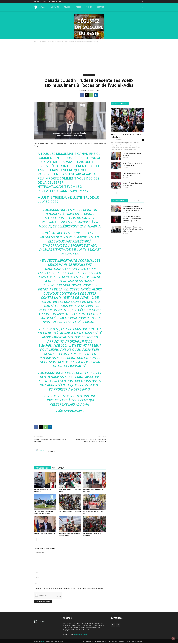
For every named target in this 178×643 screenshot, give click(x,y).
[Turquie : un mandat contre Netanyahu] (45, 480)
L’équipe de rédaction (101, 641)
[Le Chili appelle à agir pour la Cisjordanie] (94, 524)
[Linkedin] (96, 95)
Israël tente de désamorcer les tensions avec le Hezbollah (50, 440)
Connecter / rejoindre (55, 1)
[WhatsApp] (91, 95)
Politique (50, 41)
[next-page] (38, 539)
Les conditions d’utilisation (116, 641)
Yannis (112, 139)
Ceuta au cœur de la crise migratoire (70, 511)
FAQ (80, 641)
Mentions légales (88, 641)
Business (89, 7)
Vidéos (78, 7)
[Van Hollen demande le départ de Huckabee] (94, 480)
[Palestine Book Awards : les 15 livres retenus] (116, 175)
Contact (100, 7)
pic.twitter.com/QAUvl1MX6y (63, 191)
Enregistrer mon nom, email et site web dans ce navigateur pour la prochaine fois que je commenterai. (70, 588)
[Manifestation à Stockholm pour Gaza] (94, 502)
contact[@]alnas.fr (80, 634)
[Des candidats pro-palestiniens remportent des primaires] (45, 502)
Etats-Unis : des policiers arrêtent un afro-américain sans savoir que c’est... (132, 219)
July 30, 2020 (48, 202)
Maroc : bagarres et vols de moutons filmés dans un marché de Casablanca (91, 440)
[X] (142, 1)
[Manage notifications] (173, 638)
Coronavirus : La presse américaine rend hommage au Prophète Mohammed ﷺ (132, 208)
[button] (141, 7)
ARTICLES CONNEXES (42, 468)
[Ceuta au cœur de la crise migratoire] (70, 502)
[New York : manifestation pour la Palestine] (127, 120)
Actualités (55, 7)
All (134, 201)
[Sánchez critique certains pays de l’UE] (45, 524)
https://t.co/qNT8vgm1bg (60, 187)
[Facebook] (139, 1)
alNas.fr (43, 641)
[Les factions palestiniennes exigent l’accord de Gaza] (70, 524)
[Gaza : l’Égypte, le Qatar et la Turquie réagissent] (116, 165)
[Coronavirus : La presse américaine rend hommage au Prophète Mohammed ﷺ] (116, 208)
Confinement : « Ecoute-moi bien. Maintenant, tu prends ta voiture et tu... (133, 229)
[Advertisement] (89, 58)
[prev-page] (35, 539)
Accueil (36, 41)
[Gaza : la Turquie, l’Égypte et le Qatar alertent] (70, 480)
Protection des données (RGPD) (135, 641)
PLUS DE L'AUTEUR (58, 468)
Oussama (83, 90)
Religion (67, 7)
